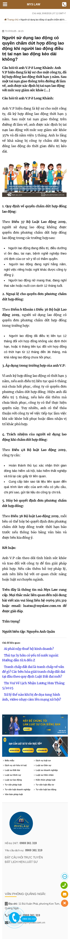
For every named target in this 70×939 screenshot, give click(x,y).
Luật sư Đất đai (12, 770)
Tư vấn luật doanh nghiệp (17, 789)
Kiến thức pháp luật (45, 780)
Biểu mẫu (9, 760)
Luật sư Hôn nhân (45, 775)
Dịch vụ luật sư (43, 760)
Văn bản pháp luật (14, 794)
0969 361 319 (28, 843)
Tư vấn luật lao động (46, 789)
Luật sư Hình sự (13, 775)
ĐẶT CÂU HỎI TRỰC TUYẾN (24, 857)
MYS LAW (33, 4)
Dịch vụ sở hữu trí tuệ (16, 765)
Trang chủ (12, 19)
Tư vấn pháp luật (13, 784)
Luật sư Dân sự (43, 765)
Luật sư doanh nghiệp (47, 770)
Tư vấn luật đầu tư (45, 784)
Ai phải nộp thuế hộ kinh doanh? (29, 649)
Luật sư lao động (13, 780)
